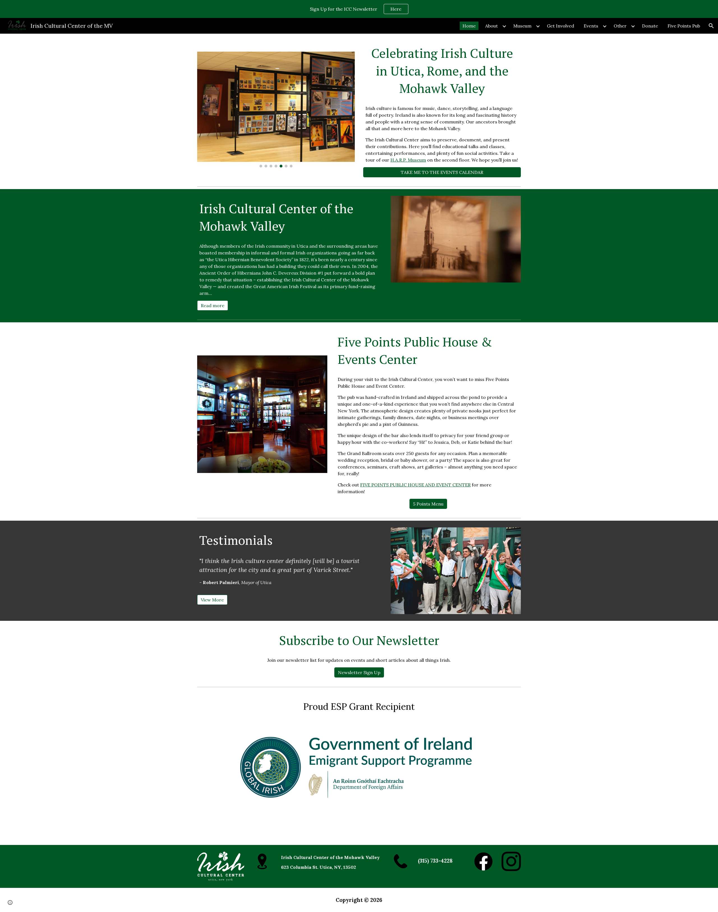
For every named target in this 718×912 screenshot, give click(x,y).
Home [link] (469, 26)
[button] (711, 26)
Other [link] (620, 26)
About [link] (491, 26)
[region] (359, 9)
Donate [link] (650, 26)
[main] (442, 70)
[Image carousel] (276, 109)
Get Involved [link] (560, 26)
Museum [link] (522, 26)
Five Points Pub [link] (684, 26)
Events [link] (591, 26)
